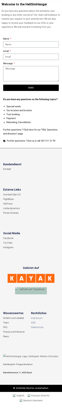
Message (8, 63)
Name (6, 38)
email (6, 51)
